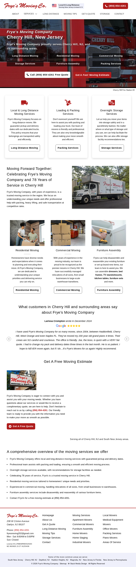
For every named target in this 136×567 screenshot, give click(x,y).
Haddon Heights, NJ (59, 560)
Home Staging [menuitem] (80, 537)
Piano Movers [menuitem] (110, 537)
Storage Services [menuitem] (51, 537)
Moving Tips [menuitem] (48, 533)
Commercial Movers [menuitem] (83, 524)
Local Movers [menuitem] (110, 515)
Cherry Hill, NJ (31, 560)
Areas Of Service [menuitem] (112, 542)
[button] (9, 339)
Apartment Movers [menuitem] (82, 520)
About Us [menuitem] (47, 520)
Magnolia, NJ (75, 560)
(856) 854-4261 (21, 530)
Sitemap (63, 563)
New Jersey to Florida (92, 560)
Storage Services (25, 63)
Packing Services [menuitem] (112, 533)
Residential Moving (68, 56)
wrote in (68, 321)
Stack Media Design (79, 563)
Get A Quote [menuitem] (48, 524)
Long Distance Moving (25, 56)
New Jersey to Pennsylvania (115, 560)
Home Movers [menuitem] (80, 533)
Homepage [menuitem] (48, 515)
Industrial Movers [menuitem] (82, 542)
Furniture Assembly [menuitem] (83, 529)
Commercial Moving (111, 56)
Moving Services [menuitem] (81, 515)
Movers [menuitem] (107, 524)
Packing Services (111, 63)
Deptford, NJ (44, 560)
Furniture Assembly (68, 63)
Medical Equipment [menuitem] (113, 520)
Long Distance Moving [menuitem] (54, 529)
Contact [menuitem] (46, 542)
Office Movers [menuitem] (110, 529)
